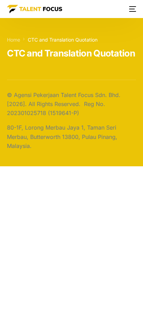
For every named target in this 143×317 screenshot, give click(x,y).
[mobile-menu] (132, 9)
